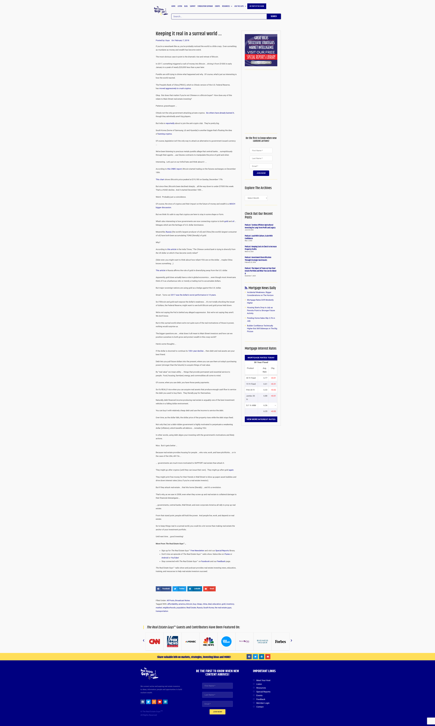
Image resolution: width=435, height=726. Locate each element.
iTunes (227, 554)
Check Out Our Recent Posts (259, 215)
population (181, 607)
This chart (160, 179)
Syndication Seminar (205, 6)
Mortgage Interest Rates (260, 348)
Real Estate (191, 607)
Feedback (221, 561)
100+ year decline (195, 351)
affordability (172, 604)
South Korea (208, 607)
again (231, 470)
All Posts (170, 600)
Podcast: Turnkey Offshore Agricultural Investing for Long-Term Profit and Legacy (260, 226)
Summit (192, 6)
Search (274, 16)
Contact (259, 707)
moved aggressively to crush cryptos (175, 88)
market (159, 607)
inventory (230, 604)
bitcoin (189, 604)
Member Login (262, 703)
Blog (186, 6)
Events (217, 6)
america (182, 604)
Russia (168, 232)
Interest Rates (267, 419)
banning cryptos (165, 134)
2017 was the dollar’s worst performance (193, 295)
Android (165, 558)
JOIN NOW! (261, 173)
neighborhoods (169, 607)
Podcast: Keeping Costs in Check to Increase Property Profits (261, 248)
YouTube (174, 558)
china (205, 604)
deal (210, 604)
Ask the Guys (239, 6)
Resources (226, 6)
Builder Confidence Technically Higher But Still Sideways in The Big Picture (262, 328)
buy (194, 604)
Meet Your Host (263, 680)
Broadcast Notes (182, 600)
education (216, 604)
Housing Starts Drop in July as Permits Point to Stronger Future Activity (261, 310)
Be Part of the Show (257, 6)
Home (173, 6)
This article (160, 270)
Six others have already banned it (220, 113)
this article (171, 249)
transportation (162, 611)
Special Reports (222, 550)
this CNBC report (174, 169)
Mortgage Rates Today (261, 357)
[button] (163, 588)
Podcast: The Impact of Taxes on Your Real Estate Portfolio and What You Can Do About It (260, 271)
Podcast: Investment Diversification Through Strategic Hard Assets (258, 259)
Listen (180, 6)
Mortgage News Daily (262, 288)
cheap (199, 604)
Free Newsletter (197, 550)
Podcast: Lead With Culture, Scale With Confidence (259, 237)
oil (233, 221)
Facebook (205, 561)
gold (226, 221)
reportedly (170, 123)
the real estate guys (223, 607)
